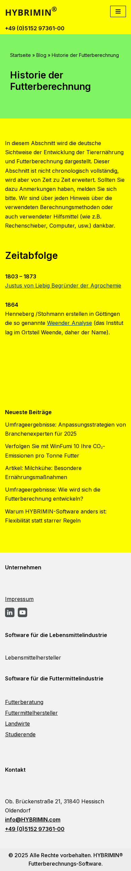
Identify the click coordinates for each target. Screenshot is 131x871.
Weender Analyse (69, 323)
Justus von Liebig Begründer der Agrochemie (63, 285)
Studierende (20, 734)
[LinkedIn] (9, 612)
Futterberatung (24, 702)
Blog (41, 55)
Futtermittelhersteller (31, 712)
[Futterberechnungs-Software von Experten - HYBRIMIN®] (33, 11)
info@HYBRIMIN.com (32, 819)
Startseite (20, 55)
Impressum (19, 599)
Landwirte (17, 723)
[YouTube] (22, 612)
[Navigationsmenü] (118, 11)
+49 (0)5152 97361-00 (34, 28)
